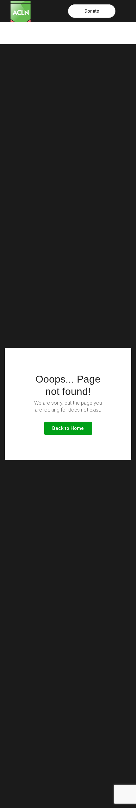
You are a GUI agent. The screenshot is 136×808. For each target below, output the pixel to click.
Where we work (108, 33)
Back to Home (68, 428)
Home (6, 33)
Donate (91, 11)
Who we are (35, 33)
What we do (70, 33)
